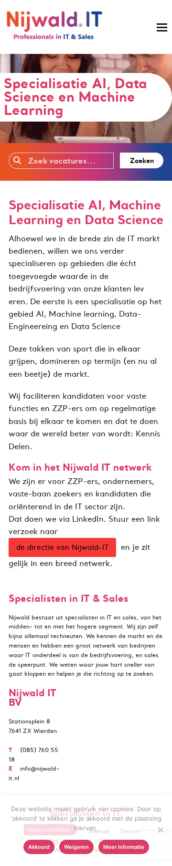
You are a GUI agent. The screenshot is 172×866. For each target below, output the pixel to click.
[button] (162, 27)
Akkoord (39, 847)
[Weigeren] (160, 830)
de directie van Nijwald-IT (62, 547)
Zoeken (142, 160)
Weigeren (76, 847)
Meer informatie (123, 847)
